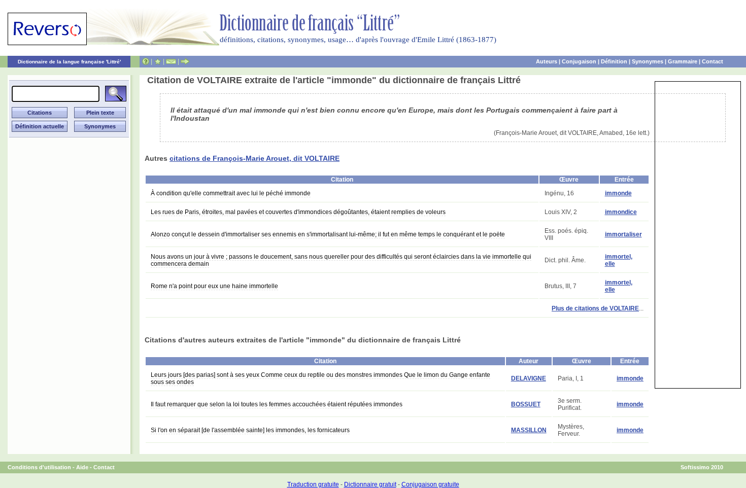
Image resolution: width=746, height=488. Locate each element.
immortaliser (623, 234)
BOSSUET (525, 404)
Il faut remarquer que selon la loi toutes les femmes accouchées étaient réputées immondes (276, 404)
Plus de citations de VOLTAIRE (595, 308)
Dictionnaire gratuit (370, 484)
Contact (712, 61)
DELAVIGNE (528, 378)
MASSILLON (529, 430)
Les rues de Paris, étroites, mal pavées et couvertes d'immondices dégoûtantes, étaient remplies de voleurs (298, 212)
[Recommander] (185, 61)
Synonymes (647, 61)
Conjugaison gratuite (430, 484)
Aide (82, 467)
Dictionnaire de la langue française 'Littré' (69, 61)
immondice (621, 212)
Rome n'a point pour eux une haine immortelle (214, 286)
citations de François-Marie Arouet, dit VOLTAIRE (254, 158)
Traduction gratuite (313, 484)
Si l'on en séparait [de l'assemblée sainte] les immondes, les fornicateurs (250, 430)
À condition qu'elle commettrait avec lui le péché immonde (231, 193)
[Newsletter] (171, 61)
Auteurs (546, 61)
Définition (614, 61)
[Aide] (145, 61)
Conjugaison (579, 61)
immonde (618, 193)
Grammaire (682, 61)
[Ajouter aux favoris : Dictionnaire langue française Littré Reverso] (157, 61)
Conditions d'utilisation (39, 467)
